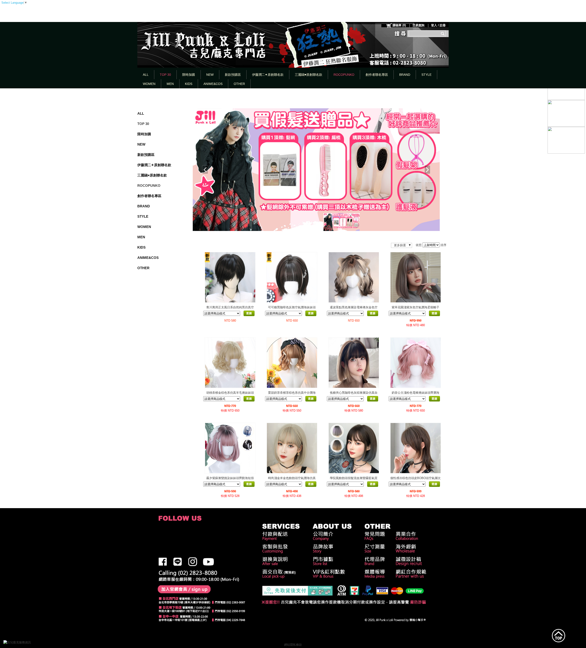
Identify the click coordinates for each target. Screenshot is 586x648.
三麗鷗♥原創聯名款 (308, 74)
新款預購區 (233, 74)
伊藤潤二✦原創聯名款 (268, 74)
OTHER (239, 84)
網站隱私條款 (293, 644)
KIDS (188, 84)
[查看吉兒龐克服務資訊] (24, 642)
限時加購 (188, 74)
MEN (170, 84)
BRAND (404, 74)
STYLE (426, 74)
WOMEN (149, 84)
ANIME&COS (212, 84)
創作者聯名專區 (377, 74)
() (399, 25)
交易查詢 (418, 25)
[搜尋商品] (443, 33)
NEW (210, 74)
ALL (146, 74)
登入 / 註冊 (438, 25)
